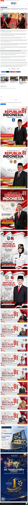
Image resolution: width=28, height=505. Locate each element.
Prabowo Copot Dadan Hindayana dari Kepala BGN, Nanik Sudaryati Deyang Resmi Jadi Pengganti (23, 82)
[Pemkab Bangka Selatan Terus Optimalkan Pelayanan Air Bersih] (14, 78)
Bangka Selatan (2, 7)
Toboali (18, 68)
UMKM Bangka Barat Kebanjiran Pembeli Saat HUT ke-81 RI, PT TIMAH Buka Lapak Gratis (13, 0)
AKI (9, 68)
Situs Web (16, 99)
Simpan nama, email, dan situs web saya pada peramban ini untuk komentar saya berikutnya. (11, 102)
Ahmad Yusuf (2, 11)
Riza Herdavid (13, 68)
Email (1, 99)
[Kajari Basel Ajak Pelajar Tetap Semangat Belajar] (5, 78)
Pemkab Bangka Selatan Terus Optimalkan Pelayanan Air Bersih (14, 81)
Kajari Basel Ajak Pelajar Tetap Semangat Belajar (4, 82)
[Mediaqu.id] (14, 3)
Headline (6, 7)
